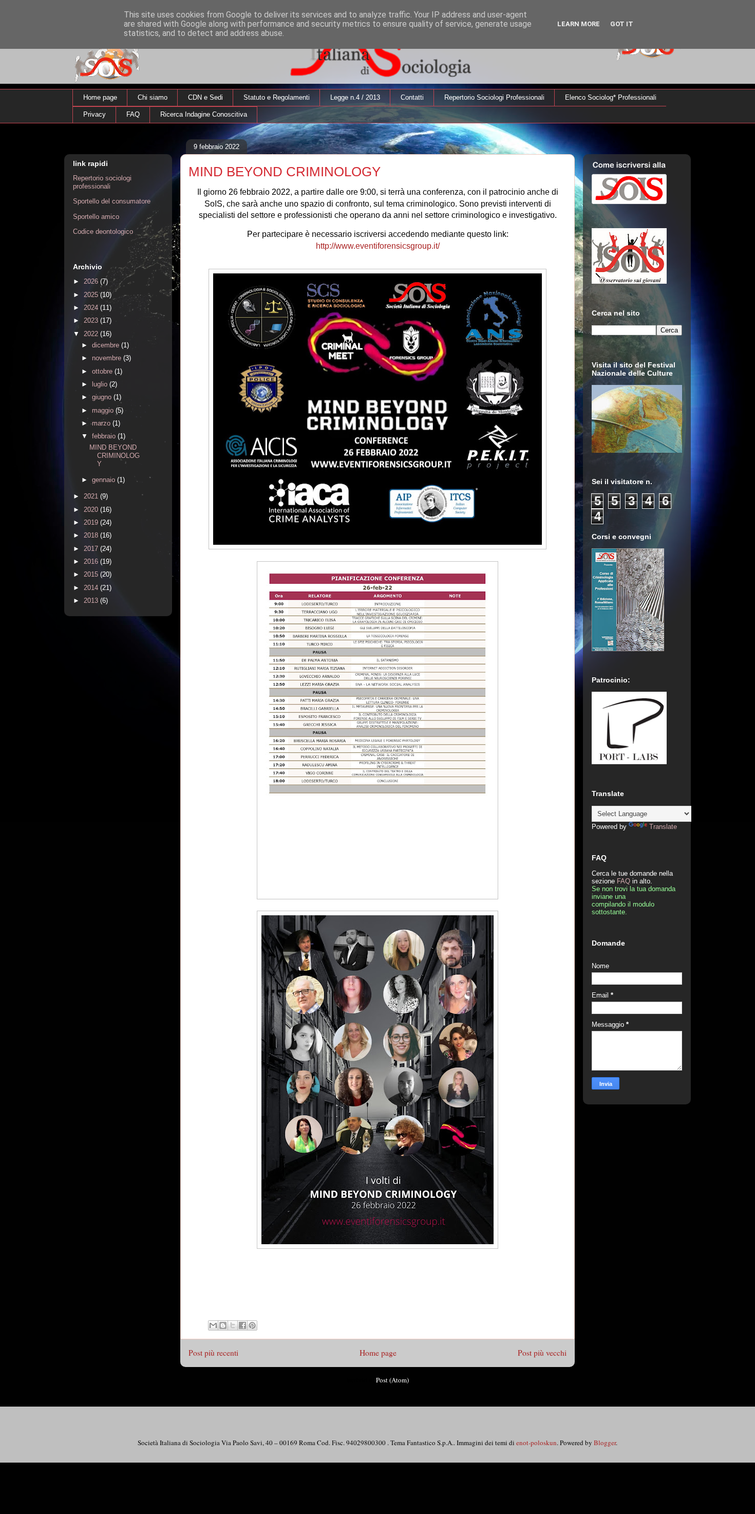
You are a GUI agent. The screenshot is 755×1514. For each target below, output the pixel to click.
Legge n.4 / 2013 (355, 97)
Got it (621, 24)
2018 (92, 535)
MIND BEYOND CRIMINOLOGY (284, 171)
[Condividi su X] (233, 1325)
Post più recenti (213, 1352)
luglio (100, 384)
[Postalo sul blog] (223, 1325)
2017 (92, 548)
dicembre (106, 345)
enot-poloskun (536, 1442)
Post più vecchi (542, 1352)
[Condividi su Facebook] (242, 1325)
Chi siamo (152, 97)
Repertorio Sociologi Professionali (494, 97)
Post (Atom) (392, 1379)
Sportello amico (96, 216)
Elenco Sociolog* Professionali (610, 97)
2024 (92, 307)
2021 (92, 496)
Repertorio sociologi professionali (102, 182)
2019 (92, 522)
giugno (103, 397)
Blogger (605, 1442)
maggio (104, 410)
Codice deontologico (103, 231)
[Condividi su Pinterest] (252, 1325)
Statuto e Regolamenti (276, 97)
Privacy (94, 114)
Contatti (412, 97)
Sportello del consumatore (111, 201)
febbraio (105, 436)
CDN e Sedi (205, 97)
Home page (100, 97)
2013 (92, 600)
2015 (92, 574)
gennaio (104, 480)
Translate (663, 826)
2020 (92, 509)
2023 (92, 320)
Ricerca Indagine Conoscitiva (203, 114)
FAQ (133, 114)
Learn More (578, 24)
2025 (92, 295)
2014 (92, 588)
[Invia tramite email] (213, 1325)
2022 (92, 334)
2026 (92, 281)
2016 (92, 561)
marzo (102, 423)
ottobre (103, 371)
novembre (107, 358)
